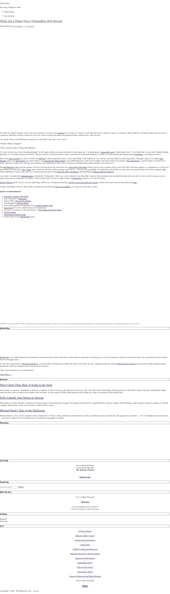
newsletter (139, 154)
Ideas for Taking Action (85, 536)
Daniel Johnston (6, 182)
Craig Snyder (14, 158)
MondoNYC (77, 178)
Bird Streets (20, 161)
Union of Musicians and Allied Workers (85, 576)
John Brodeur (82, 323)
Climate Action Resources (85, 540)
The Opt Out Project (85, 567)
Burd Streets (48, 323)
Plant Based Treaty (85, 563)
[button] (85, 519)
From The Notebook (14, 323)
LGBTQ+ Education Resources (85, 549)
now (111, 323)
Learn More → (6, 374)
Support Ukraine (85, 531)
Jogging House (10, 212)
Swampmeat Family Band (54, 161)
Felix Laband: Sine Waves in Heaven (22, 397)
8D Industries (9, 167)
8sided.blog (4, 357)
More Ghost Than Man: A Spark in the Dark (26, 384)
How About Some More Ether (50, 210)
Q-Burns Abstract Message (103, 172)
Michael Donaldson (30, 364)
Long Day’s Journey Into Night (16, 196)
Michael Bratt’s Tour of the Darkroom (22, 410)
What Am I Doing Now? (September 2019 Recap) (31, 21)
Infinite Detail (22, 203)
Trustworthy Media (85, 572)
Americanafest (27, 176)
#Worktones (24, 217)
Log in (35, 591)
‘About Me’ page (107, 152)
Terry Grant (26, 169)
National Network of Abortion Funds (85, 554)
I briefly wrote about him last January (83, 182)
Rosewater (23, 199)
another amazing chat (44, 205)
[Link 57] (85, 455)
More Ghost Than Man (78, 167)
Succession (8, 208)
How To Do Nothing (23, 201)
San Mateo (74, 172)
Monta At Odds (63, 172)
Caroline (60, 133)
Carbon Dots (85, 545)
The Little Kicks (132, 161)
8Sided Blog (5, 3)
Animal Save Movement (85, 558)
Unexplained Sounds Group (15, 214)
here (135, 182)
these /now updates (62, 187)
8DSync (42, 158)
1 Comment (29, 26)
